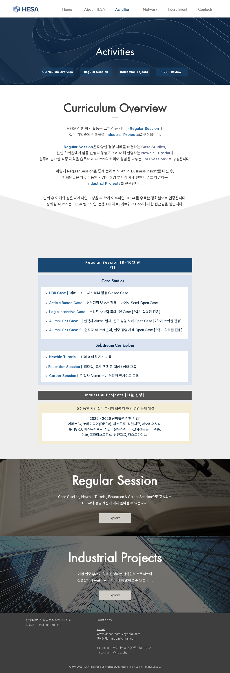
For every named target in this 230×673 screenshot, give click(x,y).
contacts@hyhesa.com (124, 634)
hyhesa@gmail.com (122, 638)
